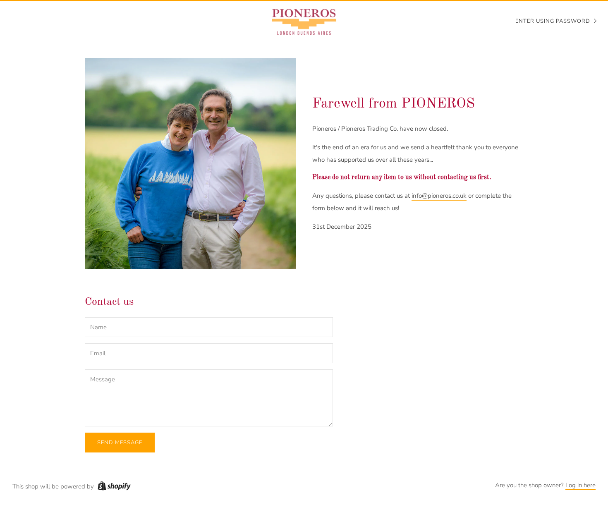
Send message (119, 442)
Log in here (580, 485)
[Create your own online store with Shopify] (114, 487)
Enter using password (552, 21)
